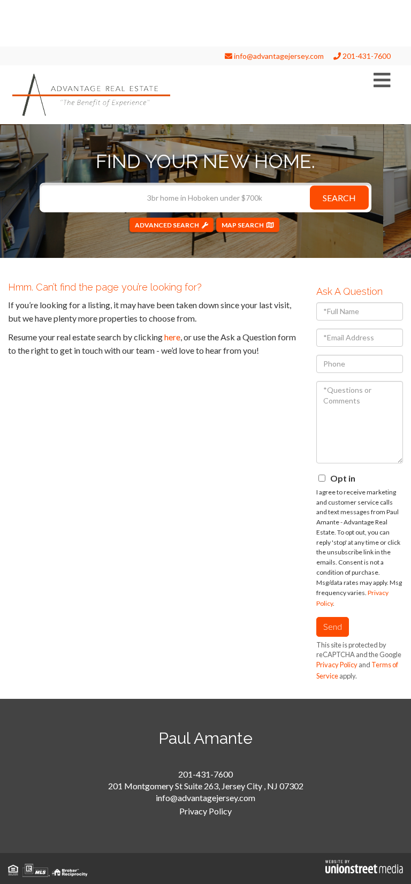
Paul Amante (205, 738)
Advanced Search (167, 224)
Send (332, 626)
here (172, 337)
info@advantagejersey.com (278, 55)
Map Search (243, 224)
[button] (339, 197)
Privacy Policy (336, 664)
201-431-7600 (366, 55)
